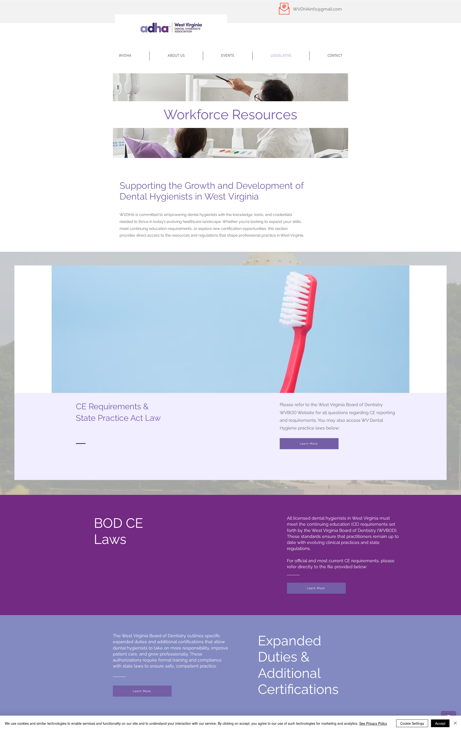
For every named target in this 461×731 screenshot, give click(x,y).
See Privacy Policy (373, 723)
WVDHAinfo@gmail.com (317, 9)
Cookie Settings (412, 723)
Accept (440, 723)
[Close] (455, 723)
